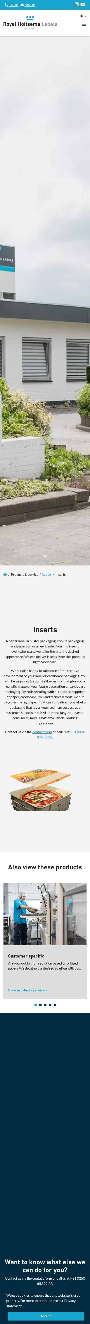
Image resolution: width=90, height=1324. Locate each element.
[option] (45, 941)
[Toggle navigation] (84, 24)
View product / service (26, 990)
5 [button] (55, 1005)
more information (39, 1300)
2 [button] (40, 1005)
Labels (47, 574)
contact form (42, 732)
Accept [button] (46, 1316)
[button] (23, 1306)
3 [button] (45, 1005)
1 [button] (35, 1005)
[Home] (5, 574)
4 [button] (50, 1005)
